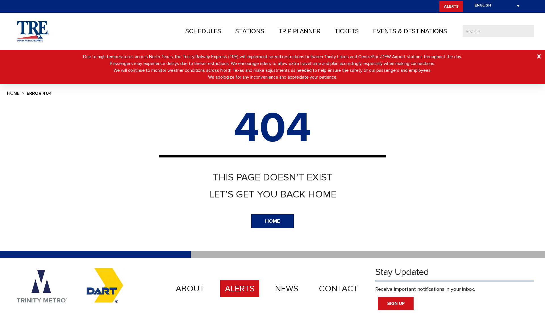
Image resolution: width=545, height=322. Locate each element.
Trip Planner (299, 31)
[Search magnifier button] (529, 31)
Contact (338, 288)
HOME (272, 221)
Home (13, 93)
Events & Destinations (410, 31)
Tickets (347, 31)
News (286, 288)
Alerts (451, 6)
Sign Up (396, 303)
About (190, 288)
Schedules (203, 31)
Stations (249, 31)
